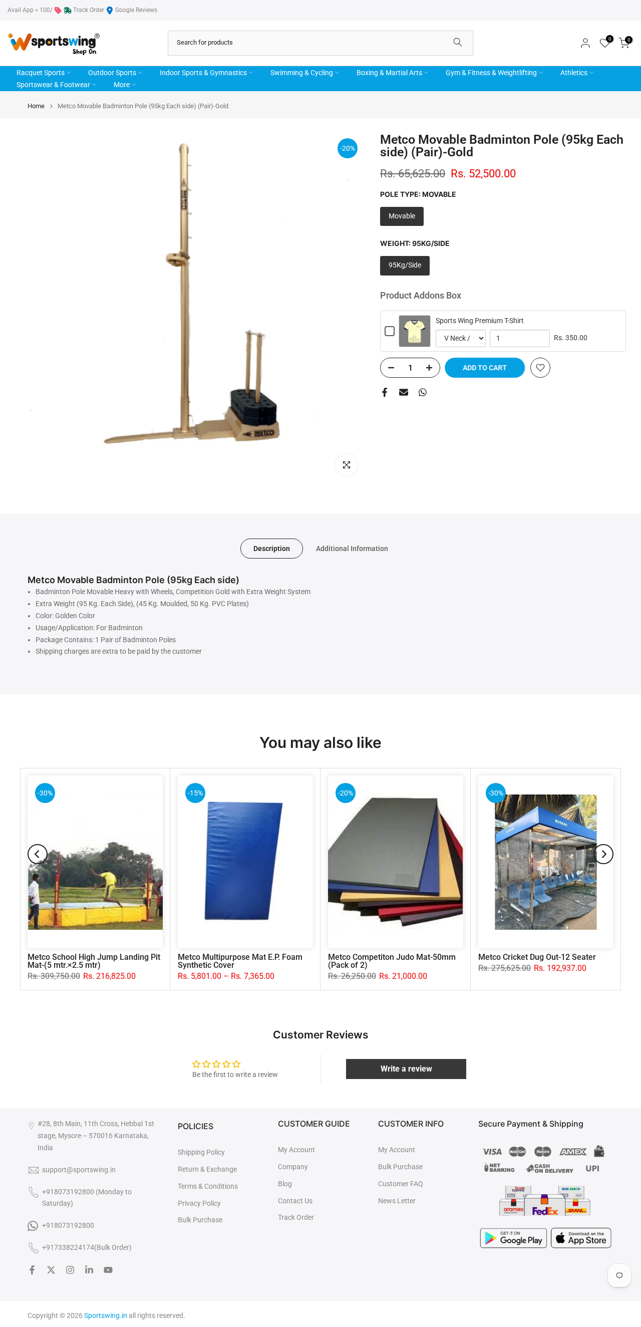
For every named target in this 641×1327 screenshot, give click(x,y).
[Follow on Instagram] (70, 1270)
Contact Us (295, 1201)
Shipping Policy (201, 1152)
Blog (285, 1184)
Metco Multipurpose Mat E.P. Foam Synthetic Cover (240, 961)
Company (293, 1167)
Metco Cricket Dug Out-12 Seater (537, 957)
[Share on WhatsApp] (422, 392)
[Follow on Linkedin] (89, 1270)
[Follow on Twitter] (51, 1270)
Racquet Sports (41, 73)
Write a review (406, 1069)
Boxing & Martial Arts (389, 73)
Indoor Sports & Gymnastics (203, 73)
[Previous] (38, 854)
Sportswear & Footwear (53, 85)
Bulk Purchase (200, 1220)
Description (271, 549)
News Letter (397, 1201)
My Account (296, 1150)
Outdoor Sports (112, 73)
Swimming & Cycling (301, 73)
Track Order (88, 10)
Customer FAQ (400, 1184)
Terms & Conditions (208, 1186)
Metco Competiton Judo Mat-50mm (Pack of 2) (392, 961)
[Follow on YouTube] (108, 1270)
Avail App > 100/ (30, 10)
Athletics (573, 73)
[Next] (603, 854)
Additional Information (352, 549)
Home (36, 106)
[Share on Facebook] (384, 392)
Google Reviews (136, 10)
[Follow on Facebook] (32, 1270)
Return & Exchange (207, 1169)
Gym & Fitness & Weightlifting (491, 73)
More (122, 85)
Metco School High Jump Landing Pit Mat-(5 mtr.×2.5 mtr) (94, 961)
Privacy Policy (199, 1203)
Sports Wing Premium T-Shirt (480, 321)
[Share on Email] (403, 392)
